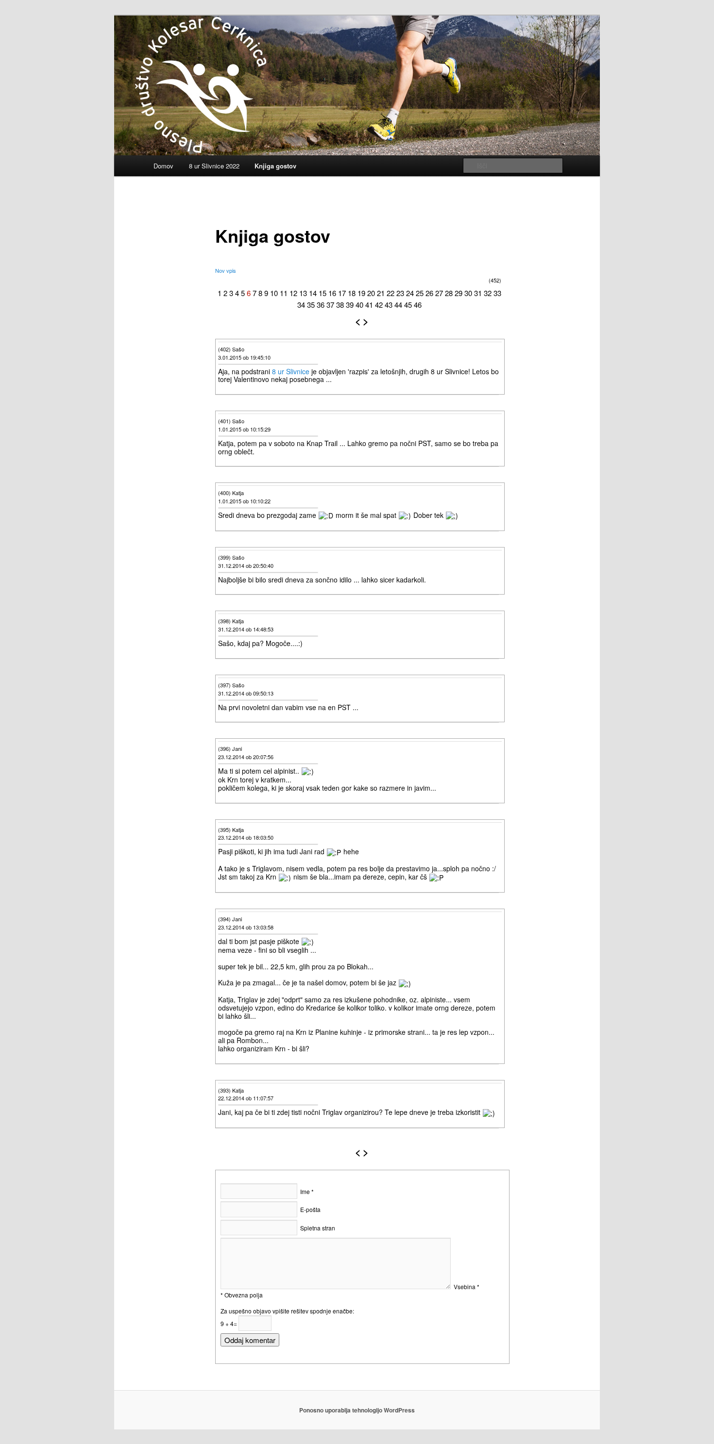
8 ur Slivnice (290, 371)
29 (458, 293)
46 (418, 304)
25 (420, 293)
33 (497, 293)
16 (332, 293)
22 (390, 293)
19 (361, 293)
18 (352, 293)
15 (322, 293)
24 (410, 293)
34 (301, 304)
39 (350, 304)
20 (371, 293)
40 (359, 304)
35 (311, 304)
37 (330, 304)
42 (379, 304)
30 (468, 293)
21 (381, 293)
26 (429, 293)
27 (439, 293)
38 (340, 304)
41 (369, 304)
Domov (163, 165)
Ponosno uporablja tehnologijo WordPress (357, 1410)
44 (398, 304)
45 (408, 304)
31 (478, 293)
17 (342, 293)
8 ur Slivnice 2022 (214, 165)
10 (274, 293)
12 (293, 293)
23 (400, 293)
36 (320, 304)
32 (488, 293)
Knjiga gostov (275, 165)
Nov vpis (225, 270)
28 (449, 293)
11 (284, 293)
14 (313, 293)
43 (388, 304)
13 (303, 293)
